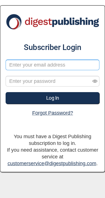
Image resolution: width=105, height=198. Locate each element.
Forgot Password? (52, 113)
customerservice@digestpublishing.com (52, 163)
